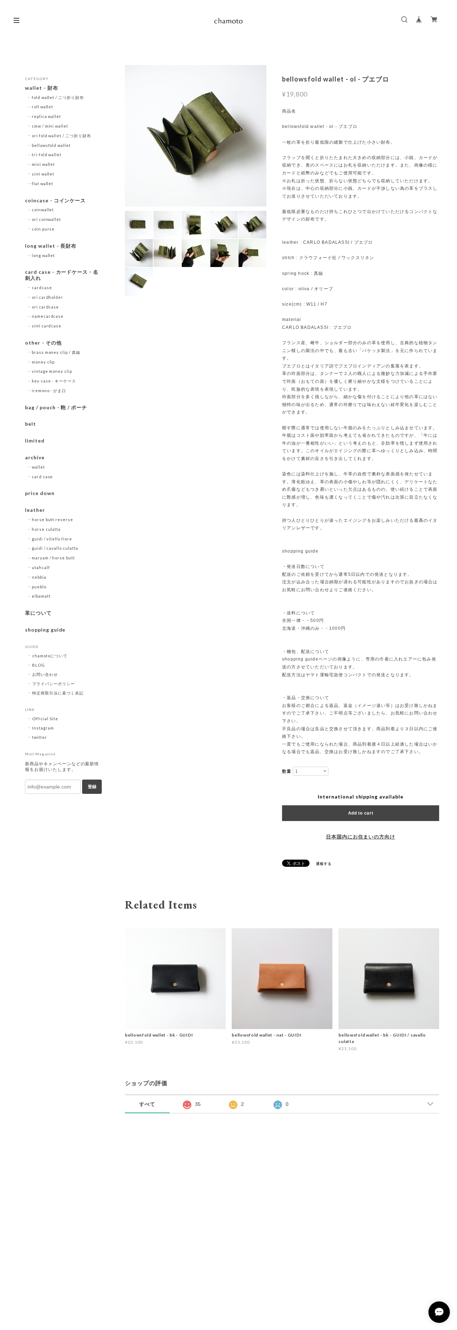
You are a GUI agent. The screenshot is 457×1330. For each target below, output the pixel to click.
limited (35, 441)
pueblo (39, 586)
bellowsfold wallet (51, 145)
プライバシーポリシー (53, 683)
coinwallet (43, 209)
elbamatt (41, 596)
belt (30, 424)
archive (35, 457)
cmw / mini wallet (50, 126)
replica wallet (46, 116)
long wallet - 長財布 (50, 246)
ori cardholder (47, 297)
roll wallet (43, 106)
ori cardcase (45, 307)
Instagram (43, 728)
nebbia (39, 577)
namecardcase (48, 316)
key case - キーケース (54, 381)
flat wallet (43, 183)
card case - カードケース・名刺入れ (62, 275)
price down (40, 493)
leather (35, 510)
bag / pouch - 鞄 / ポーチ (56, 407)
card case (42, 476)
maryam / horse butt (53, 557)
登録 (92, 786)
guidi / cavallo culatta (55, 548)
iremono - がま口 (49, 390)
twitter (39, 737)
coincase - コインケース (55, 200)
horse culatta (46, 529)
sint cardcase (46, 325)
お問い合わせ (45, 674)
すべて (147, 1104)
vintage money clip (52, 371)
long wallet (43, 255)
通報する (324, 863)
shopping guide (45, 630)
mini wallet (43, 164)
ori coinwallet (46, 219)
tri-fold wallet (46, 154)
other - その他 (43, 343)
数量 (286, 771)
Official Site (45, 718)
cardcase (42, 287)
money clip (43, 362)
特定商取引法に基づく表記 (58, 693)
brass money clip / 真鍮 (56, 352)
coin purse (43, 229)
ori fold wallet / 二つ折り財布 (61, 135)
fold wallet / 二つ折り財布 (58, 97)
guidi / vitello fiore (52, 539)
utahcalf (41, 567)
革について (38, 613)
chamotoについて (49, 655)
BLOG (38, 665)
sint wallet (43, 174)
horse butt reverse (52, 519)
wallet (38, 467)
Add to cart (360, 813)
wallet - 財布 (44, 88)
